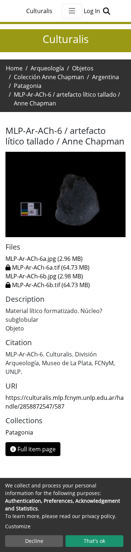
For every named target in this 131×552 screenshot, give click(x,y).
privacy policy (98, 516)
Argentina (105, 77)
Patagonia (27, 86)
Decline (34, 540)
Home (14, 68)
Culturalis (39, 11)
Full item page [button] (36, 449)
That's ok (94, 540)
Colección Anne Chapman (49, 77)
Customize (18, 526)
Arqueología (47, 68)
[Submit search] (106, 11)
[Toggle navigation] (72, 11)
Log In (93, 11)
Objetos (83, 68)
